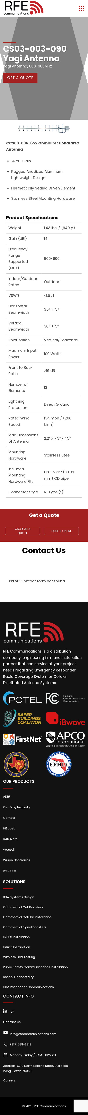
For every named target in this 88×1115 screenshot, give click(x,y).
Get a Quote (20, 77)
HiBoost (9, 828)
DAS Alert (10, 839)
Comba (9, 817)
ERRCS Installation (16, 947)
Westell (9, 849)
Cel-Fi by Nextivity (16, 807)
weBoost (10, 871)
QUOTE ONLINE (61, 531)
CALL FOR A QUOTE (22, 531)
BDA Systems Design (18, 897)
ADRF (6, 796)
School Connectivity (18, 977)
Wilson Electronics (16, 860)
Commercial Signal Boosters (24, 927)
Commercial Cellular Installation (27, 917)
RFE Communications (50, 1106)
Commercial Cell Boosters (23, 907)
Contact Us (12, 1022)
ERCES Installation (16, 937)
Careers (9, 1080)
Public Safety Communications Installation (35, 967)
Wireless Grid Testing (19, 957)
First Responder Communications (28, 987)
